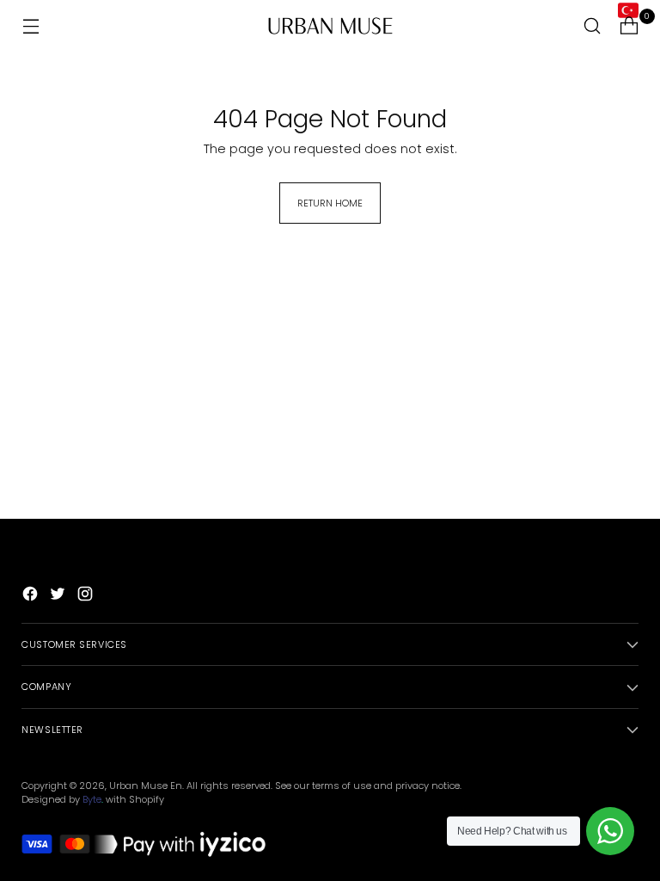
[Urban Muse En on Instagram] (86, 596)
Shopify (146, 799)
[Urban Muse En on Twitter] (59, 596)
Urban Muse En (145, 785)
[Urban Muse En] (330, 26)
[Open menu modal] (30, 26)
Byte (91, 799)
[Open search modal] (592, 26)
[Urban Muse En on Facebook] (31, 596)
